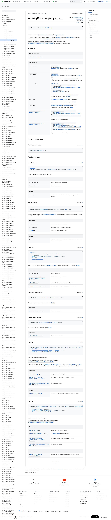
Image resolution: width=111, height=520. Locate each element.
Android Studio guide (84, 495)
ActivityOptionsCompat (58, 91)
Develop (36, 1)
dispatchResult (70, 37)
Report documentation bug (101, 495)
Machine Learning (37, 495)
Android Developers (32, 13)
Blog (56, 1)
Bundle (65, 99)
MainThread (55, 66)
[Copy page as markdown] (60, 18)
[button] (8, 17)
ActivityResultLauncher (46, 347)
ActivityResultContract (64, 87)
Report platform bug (100, 493)
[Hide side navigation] (15, 517)
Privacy (35, 502)
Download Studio (83, 501)
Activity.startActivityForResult (52, 39)
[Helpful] (80, 13)
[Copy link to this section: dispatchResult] (38, 163)
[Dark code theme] (82, 26)
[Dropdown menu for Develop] (39, 1)
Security (20, 497)
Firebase (47, 511)
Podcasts (20, 506)
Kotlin (77, 22)
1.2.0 (82, 20)
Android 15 (67, 497)
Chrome (40, 511)
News (20, 502)
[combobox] (76, 1)
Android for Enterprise (23, 495)
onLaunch (58, 37)
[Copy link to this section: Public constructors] (44, 139)
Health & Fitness (37, 497)
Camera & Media (37, 500)
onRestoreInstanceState (57, 99)
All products (65, 511)
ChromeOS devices (53, 497)
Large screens (52, 493)
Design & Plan (26, 1)
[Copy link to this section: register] (34, 342)
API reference (5, 6)
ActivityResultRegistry (46, 27)
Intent (78, 75)
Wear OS (51, 495)
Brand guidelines (30, 516)
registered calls (59, 35)
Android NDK (83, 503)
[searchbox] (9, 11)
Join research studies (100, 500)
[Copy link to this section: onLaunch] (35, 247)
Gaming (36, 493)
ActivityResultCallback (64, 116)
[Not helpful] (82, 13)
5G (34, 504)
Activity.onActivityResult (70, 79)
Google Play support (100, 497)
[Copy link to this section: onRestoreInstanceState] (44, 292)
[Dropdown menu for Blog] (58, 1)
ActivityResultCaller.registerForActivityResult (40, 43)
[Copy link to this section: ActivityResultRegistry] (43, 145)
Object (58, 67)
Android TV (52, 502)
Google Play (45, 1)
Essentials (15, 1)
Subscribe (95, 517)
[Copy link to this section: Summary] (36, 48)
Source (20, 500)
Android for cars (53, 500)
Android (20, 493)
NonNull (71, 68)
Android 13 (67, 502)
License (24, 516)
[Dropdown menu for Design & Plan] (31, 1)
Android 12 (67, 504)
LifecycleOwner (62, 125)
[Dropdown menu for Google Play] (50, 1)
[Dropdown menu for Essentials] (20, 1)
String (59, 112)
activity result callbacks (46, 35)
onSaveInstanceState (56, 105)
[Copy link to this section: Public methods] (41, 157)
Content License (61, 468)
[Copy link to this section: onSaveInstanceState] (42, 317)
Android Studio (101, 1)
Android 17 (67, 493)
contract (68, 96)
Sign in (107, 1)
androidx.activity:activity (78, 17)
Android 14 (67, 500)
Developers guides (84, 497)
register (73, 111)
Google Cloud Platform (56, 511)
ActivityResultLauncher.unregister (52, 364)
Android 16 (67, 495)
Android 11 (67, 506)
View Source (79, 19)
